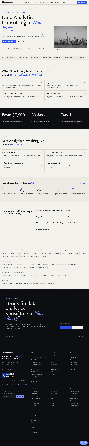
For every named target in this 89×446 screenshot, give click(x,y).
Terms (80, 439)
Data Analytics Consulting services (24, 283)
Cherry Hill (5, 253)
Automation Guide (74, 391)
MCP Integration (55, 371)
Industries (35, 2)
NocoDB (52, 367)
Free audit (77, 327)
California (30, 275)
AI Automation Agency (21, 264)
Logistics (33, 400)
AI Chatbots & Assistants (37, 364)
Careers (53, 398)
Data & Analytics (35, 376)
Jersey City (11, 250)
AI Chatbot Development (34, 264)
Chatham (57, 253)
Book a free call (8, 41)
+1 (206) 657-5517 (7, 364)
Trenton (32, 250)
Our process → (83, 183)
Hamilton (79, 250)
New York (33, 425)
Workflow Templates (75, 403)
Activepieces (54, 364)
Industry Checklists (75, 405)
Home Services (35, 403)
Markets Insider (10, 57)
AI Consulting (46, 264)
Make (52, 359)
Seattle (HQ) (34, 415)
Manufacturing (34, 396)
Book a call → (82, 2)
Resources (58, 2)
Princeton (19, 253)
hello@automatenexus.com (8, 366)
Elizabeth (26, 250)
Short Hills (70, 253)
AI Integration (34, 369)
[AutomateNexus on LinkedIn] (2, 369)
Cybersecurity (34, 379)
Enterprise (72, 359)
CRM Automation (72, 264)
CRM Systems (54, 374)
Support (52, 408)
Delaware (52, 275)
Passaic (50, 250)
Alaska (10, 275)
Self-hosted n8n (54, 369)
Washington (34, 417)
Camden (44, 250)
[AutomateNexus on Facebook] (13, 369)
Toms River (71, 250)
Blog (71, 388)
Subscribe (20, 396)
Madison (50, 253)
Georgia (65, 275)
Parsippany (34, 253)
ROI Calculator (73, 393)
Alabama (5, 275)
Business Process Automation (59, 264)
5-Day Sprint (73, 408)
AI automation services (39, 283)
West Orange (6, 256)
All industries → (35, 405)
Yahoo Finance (22, 57)
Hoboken (12, 253)
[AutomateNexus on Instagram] (8, 369)
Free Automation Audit (75, 400)
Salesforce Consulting (29, 267)
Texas (32, 422)
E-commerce (34, 393)
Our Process (73, 369)
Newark (4, 250)
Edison (56, 250)
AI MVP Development (36, 371)
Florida (58, 275)
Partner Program (55, 400)
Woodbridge (63, 250)
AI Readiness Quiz (74, 398)
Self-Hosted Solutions (41, 267)
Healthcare (34, 388)
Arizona (16, 275)
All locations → (34, 432)
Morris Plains (43, 253)
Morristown (26, 253)
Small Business (73, 357)
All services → (34, 381)
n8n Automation (17, 267)
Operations (72, 355)
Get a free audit (23, 41)
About (64, 2)
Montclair (30, 256)
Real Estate (34, 391)
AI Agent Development (8, 264)
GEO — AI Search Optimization (38, 357)
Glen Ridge (37, 256)
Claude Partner (73, 362)
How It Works (73, 364)
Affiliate (52, 403)
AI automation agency (8, 283)
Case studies (51, 283)
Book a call (66, 327)
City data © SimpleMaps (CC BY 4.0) (39, 439)
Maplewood (23, 256)
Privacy (75, 439)
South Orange (14, 256)
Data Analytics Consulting (13, 7)
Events (52, 405)
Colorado (37, 275)
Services (27, 2)
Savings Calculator (74, 396)
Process (42, 2)
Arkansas (23, 275)
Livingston (83, 253)
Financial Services (35, 398)
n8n (51, 357)
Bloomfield (45, 256)
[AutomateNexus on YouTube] (10, 369)
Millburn (77, 253)
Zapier (52, 362)
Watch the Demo (74, 367)
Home (3, 7)
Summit (63, 253)
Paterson (19, 250)
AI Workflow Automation (37, 359)
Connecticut (45, 275)
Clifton (38, 250)
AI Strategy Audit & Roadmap (38, 355)
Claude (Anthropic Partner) (57, 355)
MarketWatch (45, 57)
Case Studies (49, 2)
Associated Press (34, 57)
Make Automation (7, 267)
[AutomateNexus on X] (5, 369)
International (34, 429)
